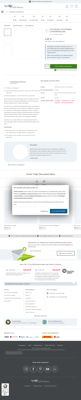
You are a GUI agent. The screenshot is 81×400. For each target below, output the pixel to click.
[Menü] (8, 384)
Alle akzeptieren (58, 211)
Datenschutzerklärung (44, 202)
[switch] (5, 394)
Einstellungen (44, 211)
